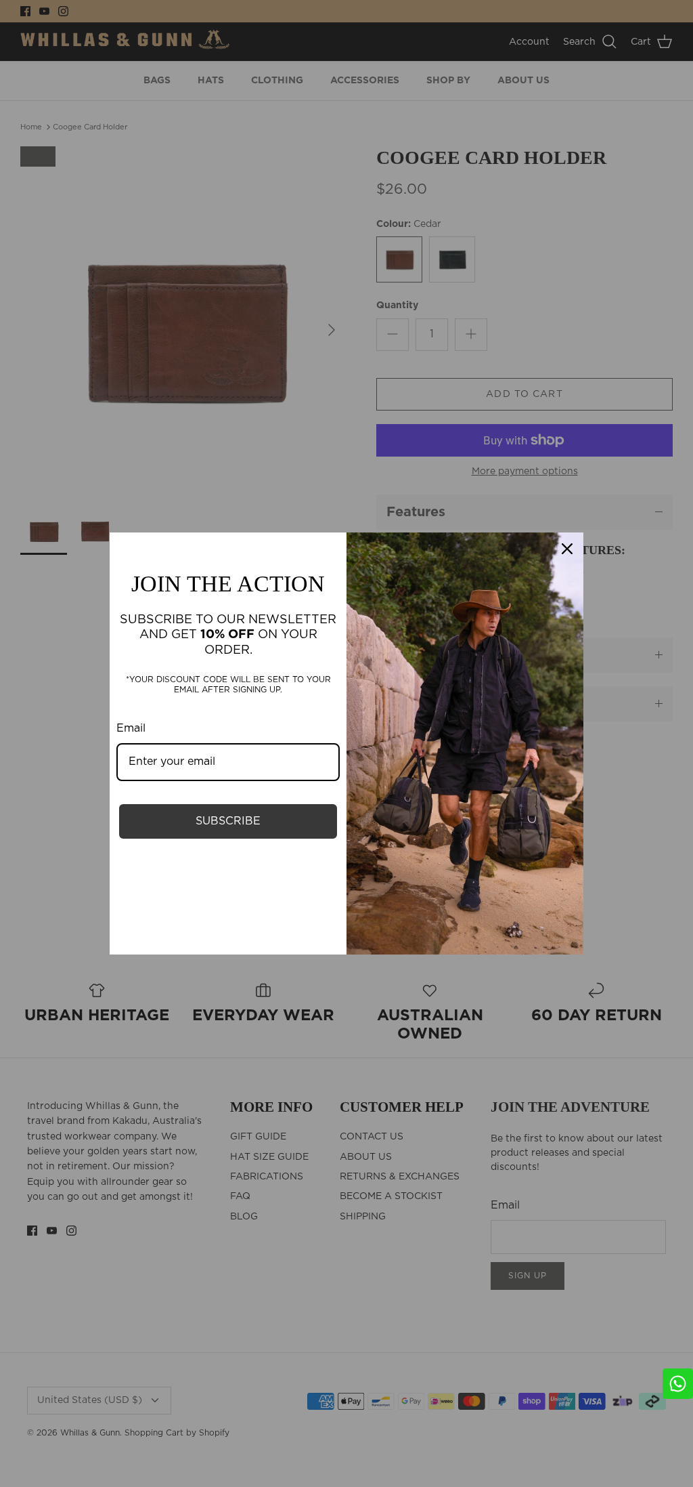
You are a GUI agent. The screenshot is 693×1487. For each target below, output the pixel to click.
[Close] (567, 548)
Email (131, 728)
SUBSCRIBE (228, 821)
